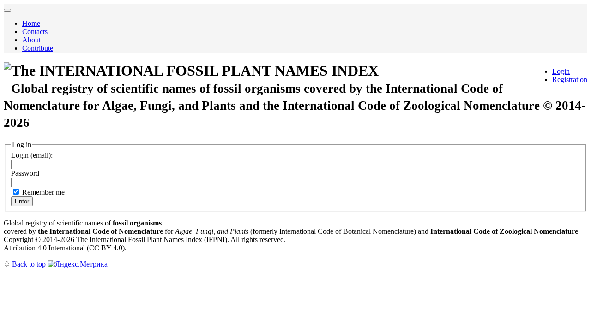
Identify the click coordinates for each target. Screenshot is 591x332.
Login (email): (32, 155)
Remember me (43, 192)
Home (31, 23)
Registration (569, 79)
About (31, 40)
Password (25, 173)
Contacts (35, 32)
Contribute (37, 48)
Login (561, 71)
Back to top (29, 264)
